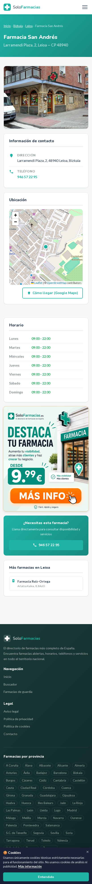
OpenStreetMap (56, 282)
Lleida (44, 810)
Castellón (79, 780)
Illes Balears (45, 803)
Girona (10, 795)
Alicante (62, 765)
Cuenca (66, 788)
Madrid (72, 810)
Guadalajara (48, 795)
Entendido (46, 877)
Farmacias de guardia (18, 692)
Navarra (58, 818)
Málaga (11, 818)
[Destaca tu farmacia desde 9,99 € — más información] (46, 459)
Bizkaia (18, 26)
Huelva (10, 803)
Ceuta (10, 788)
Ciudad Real (28, 788)
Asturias (11, 773)
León (30, 810)
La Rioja (78, 803)
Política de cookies (17, 726)
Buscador (10, 684)
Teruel (30, 840)
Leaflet (38, 282)
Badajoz (41, 773)
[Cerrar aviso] (87, 852)
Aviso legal (11, 711)
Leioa (29, 26)
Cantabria (59, 780)
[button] (46, 247)
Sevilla (54, 833)
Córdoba (49, 788)
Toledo (45, 840)
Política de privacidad (18, 719)
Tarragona (12, 840)
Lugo (57, 810)
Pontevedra (31, 825)
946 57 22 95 (27, 177)
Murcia (42, 818)
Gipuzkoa (68, 795)
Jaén (63, 803)
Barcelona (60, 773)
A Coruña (12, 765)
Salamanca (53, 825)
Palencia (11, 825)
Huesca (26, 803)
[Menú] (84, 7)
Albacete (45, 765)
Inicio (7, 26)
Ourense (76, 818)
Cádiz (42, 780)
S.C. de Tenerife (16, 833)
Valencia (62, 840)
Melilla (26, 818)
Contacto (10, 734)
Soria (69, 833)
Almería (80, 765)
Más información (30, 866)
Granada (27, 795)
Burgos (10, 780)
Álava (28, 765)
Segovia (38, 833)
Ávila (26, 773)
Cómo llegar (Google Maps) (55, 293)
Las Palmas (13, 810)
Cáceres (27, 780)
